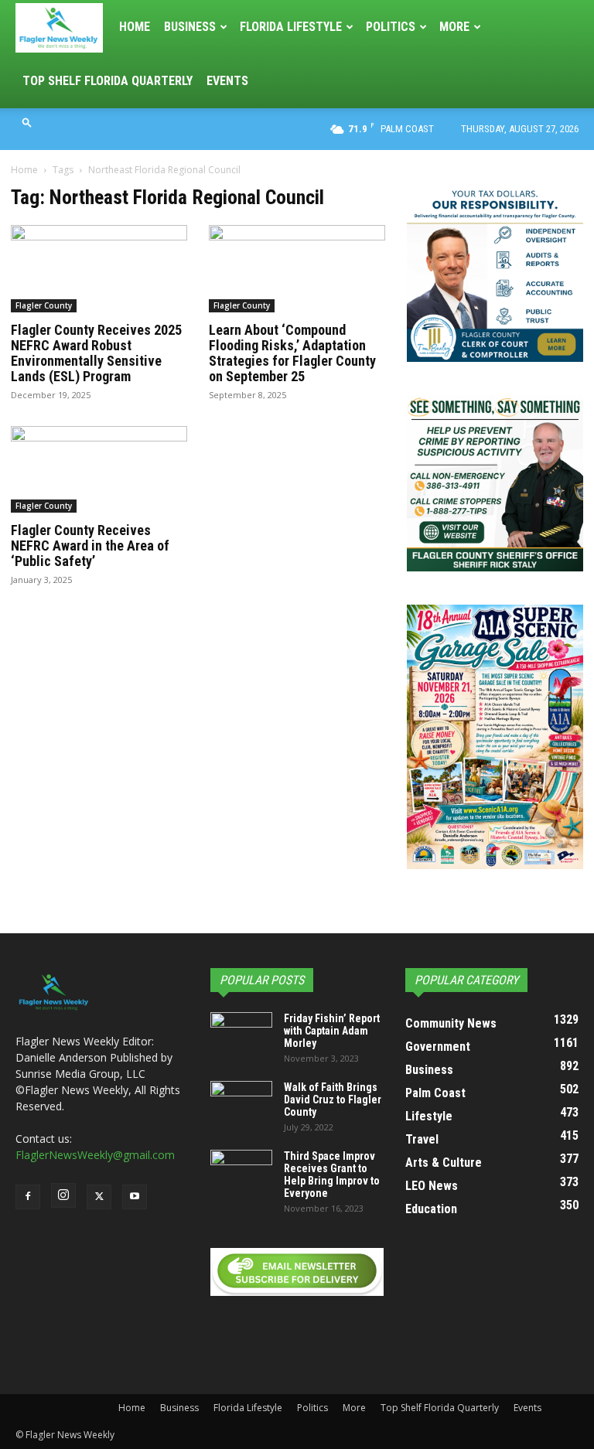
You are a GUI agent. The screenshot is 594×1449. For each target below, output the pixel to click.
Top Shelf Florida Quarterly (107, 80)
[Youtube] (134, 1197)
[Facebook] (27, 1197)
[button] (27, 122)
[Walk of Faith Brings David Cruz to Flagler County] (241, 1102)
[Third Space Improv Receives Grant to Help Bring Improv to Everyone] (241, 1171)
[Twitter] (99, 1197)
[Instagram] (63, 1195)
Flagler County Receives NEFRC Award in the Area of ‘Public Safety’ (90, 545)
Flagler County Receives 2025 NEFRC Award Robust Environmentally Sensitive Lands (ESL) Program (96, 353)
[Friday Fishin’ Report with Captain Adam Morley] (241, 1033)
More (454, 26)
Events (227, 80)
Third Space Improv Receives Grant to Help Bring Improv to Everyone (332, 1174)
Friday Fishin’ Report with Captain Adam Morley (332, 1030)
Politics (390, 26)
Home (134, 26)
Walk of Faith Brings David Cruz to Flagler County (332, 1099)
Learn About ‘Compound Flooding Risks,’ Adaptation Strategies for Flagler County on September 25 (292, 353)
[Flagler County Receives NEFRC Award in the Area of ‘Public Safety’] (99, 469)
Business (190, 26)
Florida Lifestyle (291, 26)
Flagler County (43, 305)
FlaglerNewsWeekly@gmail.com (95, 1154)
